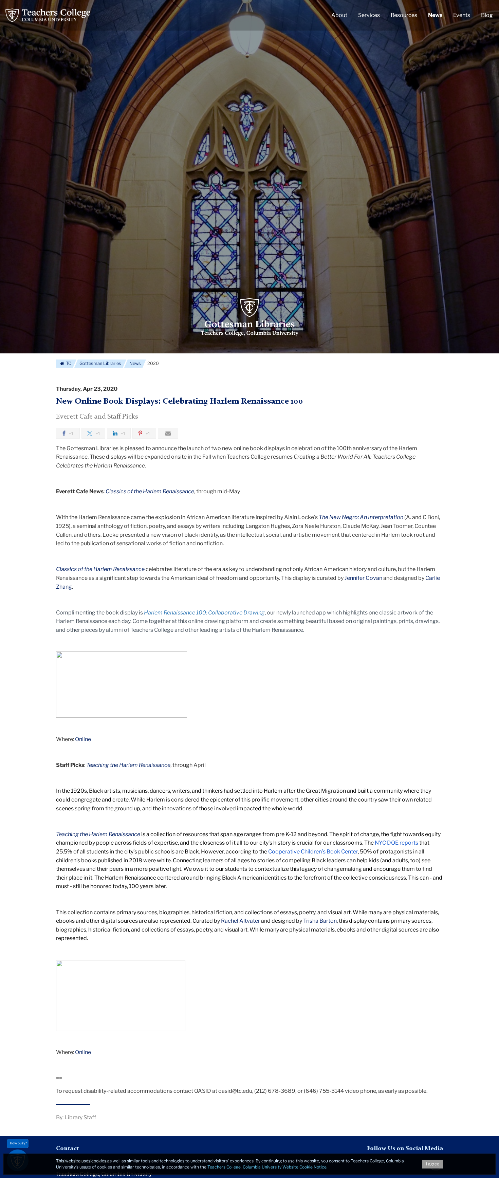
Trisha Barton (320, 921)
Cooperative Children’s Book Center (313, 851)
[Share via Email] (168, 433)
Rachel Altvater (240, 921)
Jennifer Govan (363, 578)
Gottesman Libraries (100, 363)
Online (83, 739)
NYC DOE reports (396, 843)
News (135, 363)
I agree (432, 1163)
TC (68, 363)
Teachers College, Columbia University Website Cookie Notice (267, 1167)
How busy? (18, 1143)
